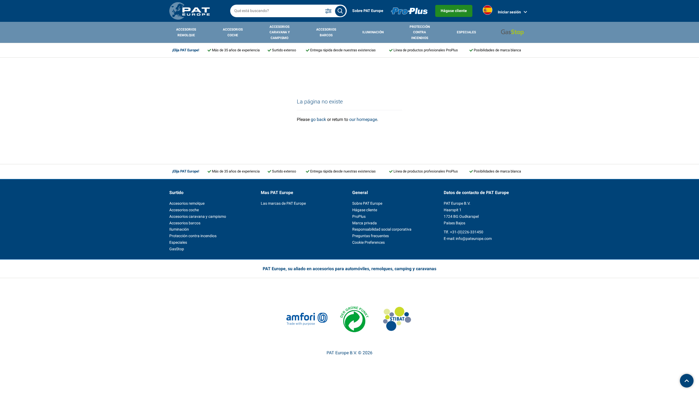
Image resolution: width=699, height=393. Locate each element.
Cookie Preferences (368, 242)
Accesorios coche (233, 32)
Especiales (466, 32)
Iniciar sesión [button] (509, 12)
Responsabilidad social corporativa (381, 229)
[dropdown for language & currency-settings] (487, 11)
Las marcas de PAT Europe (283, 203)
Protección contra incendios (420, 32)
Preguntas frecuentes (370, 236)
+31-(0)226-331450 (466, 232)
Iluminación (373, 32)
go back (318, 119)
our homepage (363, 119)
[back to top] (687, 381)
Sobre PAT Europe (367, 10)
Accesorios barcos (326, 32)
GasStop (176, 249)
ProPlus (359, 216)
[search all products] (340, 11)
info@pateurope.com (474, 238)
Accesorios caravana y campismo (279, 32)
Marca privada (364, 223)
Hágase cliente (454, 10)
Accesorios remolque (186, 32)
